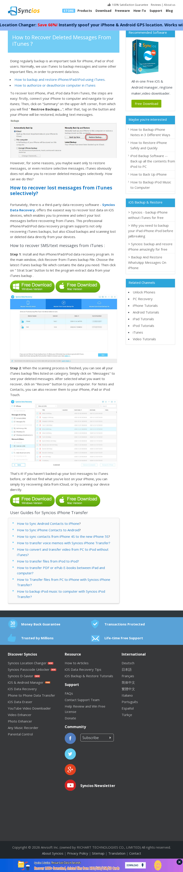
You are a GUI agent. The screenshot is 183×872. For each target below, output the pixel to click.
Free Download (146, 103)
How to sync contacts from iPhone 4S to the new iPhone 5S (62, 536)
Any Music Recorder (23, 727)
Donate (70, 718)
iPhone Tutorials (145, 305)
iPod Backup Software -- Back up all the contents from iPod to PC (152, 161)
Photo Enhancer (20, 721)
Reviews (155, 5)
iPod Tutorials (143, 325)
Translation (116, 853)
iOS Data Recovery (22, 689)
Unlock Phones (144, 292)
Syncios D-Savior (20, 676)
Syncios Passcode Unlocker (29, 669)
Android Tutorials (146, 312)
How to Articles (77, 663)
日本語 (127, 669)
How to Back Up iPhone (148, 174)
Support (156, 11)
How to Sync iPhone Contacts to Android (48, 530)
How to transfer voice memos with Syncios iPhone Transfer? (63, 543)
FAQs (69, 693)
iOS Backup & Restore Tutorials (89, 676)
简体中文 (128, 682)
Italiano (127, 695)
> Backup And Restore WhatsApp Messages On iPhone (147, 262)
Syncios (29, 8)
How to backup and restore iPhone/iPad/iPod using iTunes (60, 79)
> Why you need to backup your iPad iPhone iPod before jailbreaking (150, 230)
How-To (139, 11)
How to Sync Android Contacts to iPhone (48, 523)
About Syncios (52, 853)
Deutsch (128, 663)
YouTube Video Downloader (29, 708)
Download (103, 11)
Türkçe (127, 714)
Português (130, 702)
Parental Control (20, 734)
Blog (169, 11)
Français (128, 676)
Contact (135, 853)
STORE (69, 11)
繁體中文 (128, 689)
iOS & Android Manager (26, 682)
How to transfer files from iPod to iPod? (48, 561)
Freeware (122, 11)
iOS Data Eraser (20, 702)
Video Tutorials (144, 339)
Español (128, 708)
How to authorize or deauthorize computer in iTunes (55, 85)
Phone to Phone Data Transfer (31, 695)
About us (169, 5)
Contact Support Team (82, 700)
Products (84, 11)
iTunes (138, 332)
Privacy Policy (77, 853)
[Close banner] (179, 862)
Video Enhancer (19, 714)
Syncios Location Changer (27, 663)
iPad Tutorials (143, 319)
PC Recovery (143, 299)
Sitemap (98, 853)
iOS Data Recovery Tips (83, 669)
